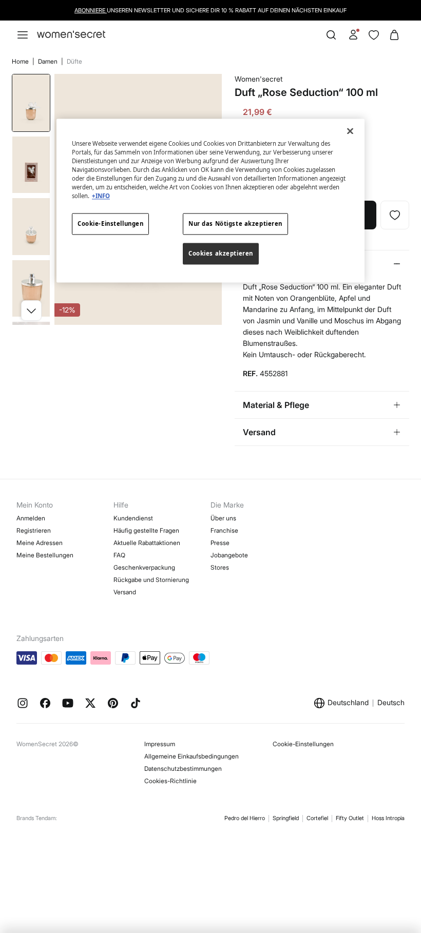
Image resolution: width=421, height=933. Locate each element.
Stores (219, 567)
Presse (219, 543)
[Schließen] (350, 131)
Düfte (74, 61)
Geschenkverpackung (144, 567)
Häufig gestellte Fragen (146, 530)
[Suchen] (331, 35)
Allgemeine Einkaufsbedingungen (191, 756)
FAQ (119, 555)
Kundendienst (133, 518)
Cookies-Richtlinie (170, 781)
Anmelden (30, 518)
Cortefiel (317, 818)
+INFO (101, 196)
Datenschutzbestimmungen (183, 768)
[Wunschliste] (373, 35)
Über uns (223, 518)
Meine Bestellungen (44, 555)
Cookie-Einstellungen (303, 744)
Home (21, 61)
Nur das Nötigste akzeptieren (235, 224)
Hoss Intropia (388, 818)
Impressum (159, 744)
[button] (31, 310)
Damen (48, 61)
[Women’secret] (71, 34)
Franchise (224, 530)
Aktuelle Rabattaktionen (146, 543)
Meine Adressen (39, 543)
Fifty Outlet (350, 818)
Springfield (286, 818)
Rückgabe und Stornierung (151, 580)
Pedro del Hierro (244, 818)
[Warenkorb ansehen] (394, 35)
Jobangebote (229, 555)
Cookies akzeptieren (220, 254)
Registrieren (33, 530)
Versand (124, 592)
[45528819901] (394, 215)
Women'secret (258, 78)
